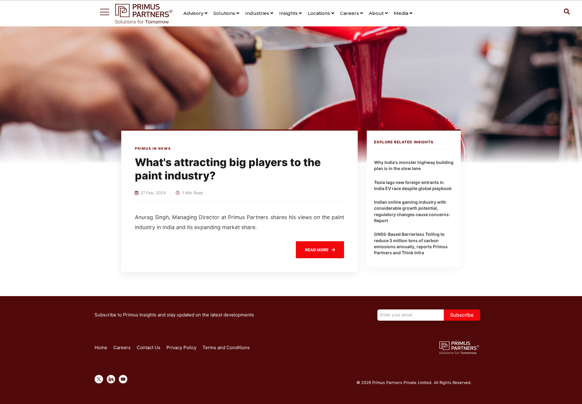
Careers (350, 13)
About (377, 13)
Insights (289, 13)
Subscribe (461, 315)
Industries (257, 13)
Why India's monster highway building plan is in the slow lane (413, 165)
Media (402, 13)
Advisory (194, 13)
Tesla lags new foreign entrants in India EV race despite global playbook (413, 185)
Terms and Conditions (226, 347)
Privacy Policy (181, 347)
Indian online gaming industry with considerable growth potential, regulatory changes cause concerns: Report (412, 211)
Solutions (224, 13)
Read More (317, 249)
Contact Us (148, 347)
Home (101, 347)
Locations (319, 13)
